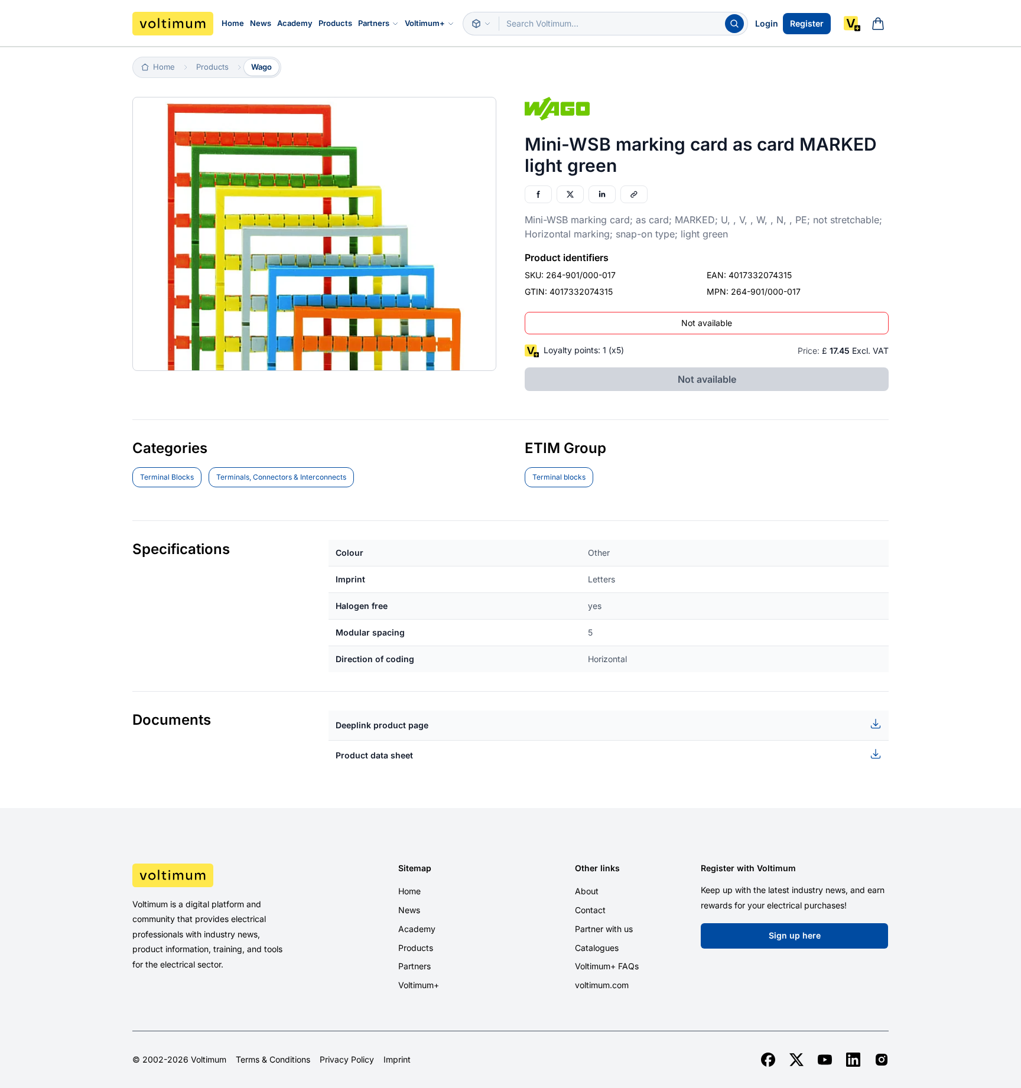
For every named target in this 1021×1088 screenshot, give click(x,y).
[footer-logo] (221, 875)
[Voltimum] (172, 23)
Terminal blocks (559, 477)
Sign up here (795, 935)
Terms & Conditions (273, 1059)
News (260, 23)
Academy (295, 23)
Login (766, 23)
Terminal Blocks (167, 477)
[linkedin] (853, 1060)
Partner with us (604, 929)
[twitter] (796, 1060)
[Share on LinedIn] (602, 194)
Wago (261, 66)
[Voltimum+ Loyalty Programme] (852, 23)
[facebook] (768, 1060)
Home (233, 23)
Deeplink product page (382, 725)
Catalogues (597, 948)
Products (335, 23)
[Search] (734, 23)
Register (807, 23)
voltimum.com (602, 985)
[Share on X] (570, 194)
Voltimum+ (425, 23)
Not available (706, 323)
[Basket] (878, 23)
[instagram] (881, 1060)
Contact (590, 910)
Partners (373, 23)
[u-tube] (825, 1060)
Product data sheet (374, 755)
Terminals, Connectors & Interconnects (281, 477)
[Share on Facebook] (538, 194)
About (587, 891)
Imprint (397, 1059)
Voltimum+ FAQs (607, 966)
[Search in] (481, 23)
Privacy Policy (347, 1059)
